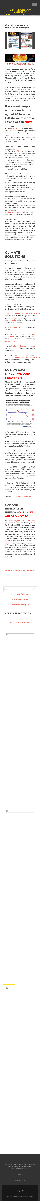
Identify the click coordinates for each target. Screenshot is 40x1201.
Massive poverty (14, 212)
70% (18, 151)
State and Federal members (23, 346)
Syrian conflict (16, 128)
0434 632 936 (20, 1180)
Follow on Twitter (20, 599)
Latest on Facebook (17, 613)
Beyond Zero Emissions (24, 520)
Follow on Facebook (20, 594)
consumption (10, 341)
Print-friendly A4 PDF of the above (20, 570)
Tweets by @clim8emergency (20, 622)
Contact (20, 1174)
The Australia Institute (21, 497)
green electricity (17, 327)
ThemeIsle (29, 1196)
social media (10, 320)
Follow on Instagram (20, 605)
